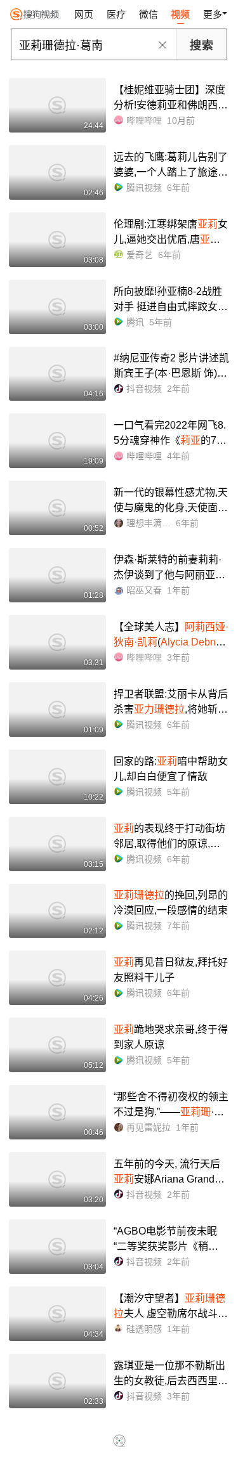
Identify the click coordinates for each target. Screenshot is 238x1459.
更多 (212, 14)
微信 (148, 14)
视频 (180, 14)
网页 (83, 14)
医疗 (116, 14)
